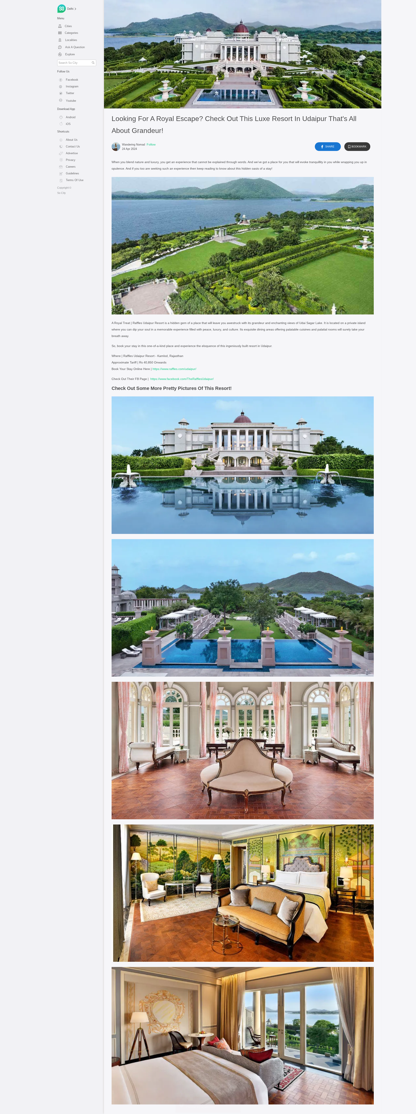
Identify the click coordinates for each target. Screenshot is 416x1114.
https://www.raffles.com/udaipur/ (174, 369)
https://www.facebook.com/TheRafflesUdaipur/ (182, 379)
